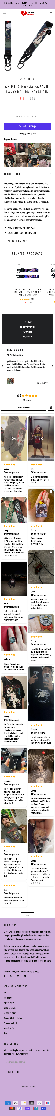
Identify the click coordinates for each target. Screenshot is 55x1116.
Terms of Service (10, 1007)
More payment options (27, 133)
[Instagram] (11, 976)
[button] (27, 174)
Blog (5, 1033)
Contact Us (8, 997)
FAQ (5, 992)
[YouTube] (25, 976)
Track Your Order (10, 1028)
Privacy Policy (9, 1002)
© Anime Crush (27, 1086)
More (27, 915)
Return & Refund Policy (13, 1017)
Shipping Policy (10, 1012)
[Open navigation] (4, 13)
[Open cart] (51, 13)
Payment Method (10, 1022)
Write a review (24, 407)
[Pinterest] (18, 976)
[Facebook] (5, 976)
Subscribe (13, 1071)
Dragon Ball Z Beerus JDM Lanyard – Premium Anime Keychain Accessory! (27, 292)
